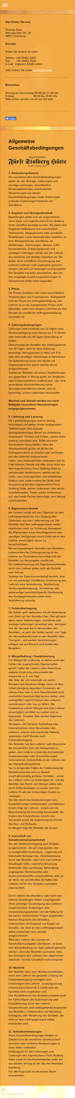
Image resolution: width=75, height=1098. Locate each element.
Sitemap (32, 1089)
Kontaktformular (42, 70)
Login (69, 1089)
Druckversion (15, 1089)
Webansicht (65, 1094)
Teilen (12, 118)
